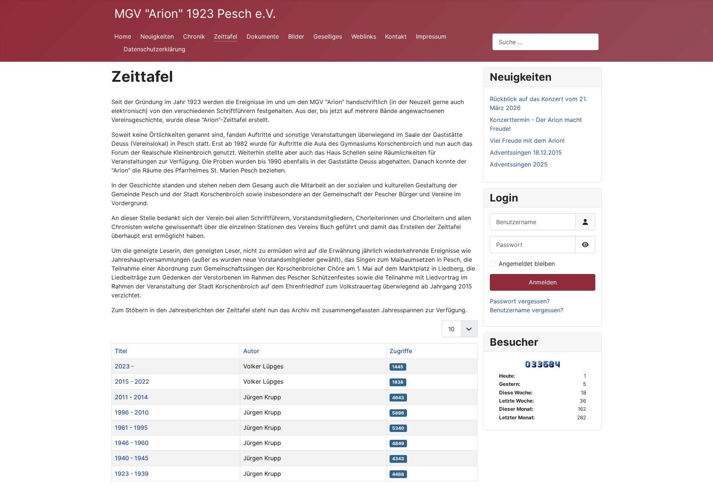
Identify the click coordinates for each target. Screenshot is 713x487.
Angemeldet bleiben (527, 263)
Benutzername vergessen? (526, 310)
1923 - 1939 (132, 473)
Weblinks (363, 36)
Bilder (296, 36)
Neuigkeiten (157, 36)
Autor (251, 351)
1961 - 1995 (131, 427)
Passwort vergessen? (520, 301)
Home (122, 36)
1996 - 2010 (132, 412)
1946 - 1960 (132, 442)
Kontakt (396, 36)
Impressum (431, 36)
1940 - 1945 (132, 458)
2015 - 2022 (132, 381)
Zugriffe (401, 351)
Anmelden (543, 282)
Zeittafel (225, 36)
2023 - (124, 366)
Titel (121, 351)
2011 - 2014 (131, 397)
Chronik (194, 36)
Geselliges (327, 36)
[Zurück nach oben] (700, 473)
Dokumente (263, 36)
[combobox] (545, 41)
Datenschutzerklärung (154, 49)
